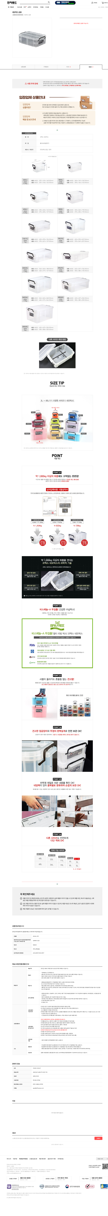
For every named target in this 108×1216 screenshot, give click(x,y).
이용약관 (15, 1159)
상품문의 (98, 1138)
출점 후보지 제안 (52, 1159)
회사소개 (9, 1159)
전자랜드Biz (35, 7)
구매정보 (45, 67)
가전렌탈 (41, 7)
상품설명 (23, 67)
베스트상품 (19, 7)
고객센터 (106, 7)
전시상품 (47, 7)
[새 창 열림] (49, 1187)
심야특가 (29, 7)
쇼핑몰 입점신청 (33, 1159)
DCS (25, 7)
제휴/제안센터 (42, 1159)
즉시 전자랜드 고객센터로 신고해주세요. (71, 85)
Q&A (91, 67)
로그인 (99, 7)
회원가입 (102, 7)
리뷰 (68, 67)
